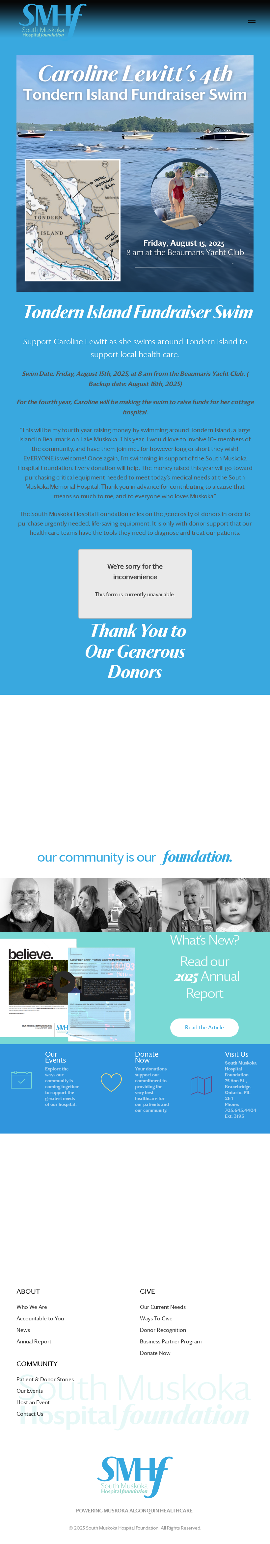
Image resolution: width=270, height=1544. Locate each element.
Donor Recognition (163, 1330)
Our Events (29, 1391)
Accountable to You (40, 1318)
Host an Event (33, 1402)
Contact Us (29, 1414)
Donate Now (155, 1353)
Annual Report (33, 1341)
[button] (204, 1027)
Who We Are (31, 1307)
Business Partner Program (171, 1341)
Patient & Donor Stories (45, 1379)
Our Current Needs (163, 1307)
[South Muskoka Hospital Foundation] (52, 22)
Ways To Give (156, 1318)
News (23, 1330)
